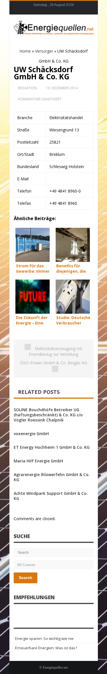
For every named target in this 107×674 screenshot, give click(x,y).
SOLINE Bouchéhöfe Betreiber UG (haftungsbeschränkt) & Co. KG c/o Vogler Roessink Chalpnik (48, 415)
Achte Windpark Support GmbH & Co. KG (51, 496)
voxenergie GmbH (31, 433)
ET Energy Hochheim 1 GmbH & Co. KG (52, 447)
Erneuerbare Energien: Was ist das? (46, 647)
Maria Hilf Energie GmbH (38, 461)
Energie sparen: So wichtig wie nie (44, 638)
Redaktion (27, 88)
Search (25, 577)
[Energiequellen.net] (54, 27)
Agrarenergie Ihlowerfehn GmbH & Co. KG (52, 477)
